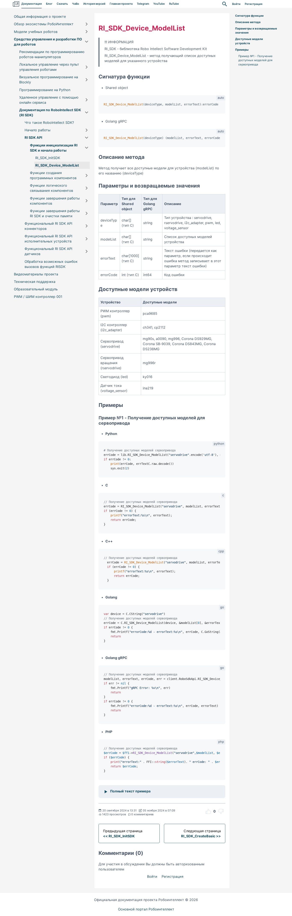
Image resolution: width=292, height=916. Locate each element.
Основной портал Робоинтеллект (146, 909)
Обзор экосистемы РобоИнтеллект (44, 24)
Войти (236, 4)
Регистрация (253, 4)
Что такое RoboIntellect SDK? (49, 122)
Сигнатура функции (249, 15)
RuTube (174, 3)
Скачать (62, 3)
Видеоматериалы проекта (36, 274)
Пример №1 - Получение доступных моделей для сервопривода (255, 60)
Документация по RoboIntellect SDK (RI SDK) (50, 112)
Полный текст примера (130, 791)
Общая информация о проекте (40, 16)
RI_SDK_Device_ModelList (57, 165)
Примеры (242, 49)
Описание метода (248, 22)
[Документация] (16, 4)
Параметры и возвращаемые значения (256, 30)
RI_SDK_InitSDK (47, 158)
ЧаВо (75, 3)
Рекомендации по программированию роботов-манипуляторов (51, 54)
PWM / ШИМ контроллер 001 (38, 296)
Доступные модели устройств (249, 41)
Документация (31, 3)
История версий (94, 3)
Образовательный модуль (36, 289)
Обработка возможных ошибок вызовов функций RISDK (51, 264)
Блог (49, 3)
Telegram (143, 3)
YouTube (159, 3)
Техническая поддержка (34, 281)
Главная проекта (121, 3)
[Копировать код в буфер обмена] (219, 105)
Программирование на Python (44, 90)
